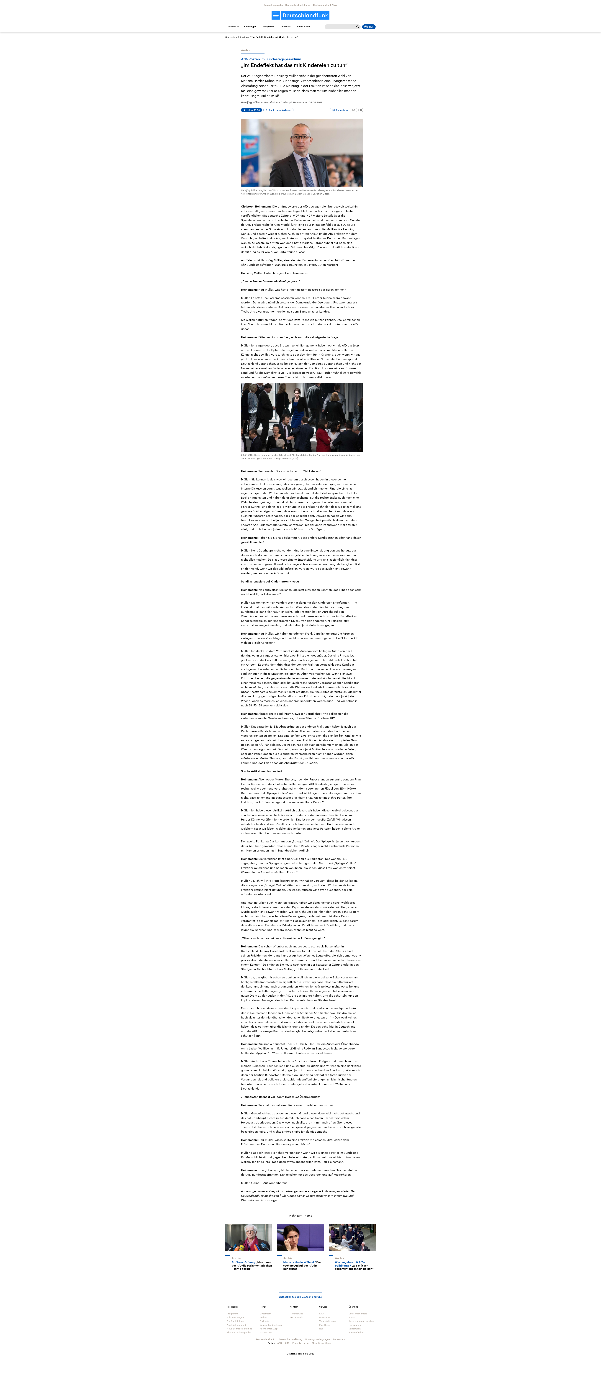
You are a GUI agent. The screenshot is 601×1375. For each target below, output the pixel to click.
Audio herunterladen (280, 110)
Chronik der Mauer (322, 1343)
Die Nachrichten (235, 1321)
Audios (263, 1317)
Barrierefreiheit (356, 1332)
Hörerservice (296, 1313)
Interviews (243, 37)
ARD (279, 1343)
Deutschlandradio (273, 5)
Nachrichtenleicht (236, 1325)
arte (306, 1343)
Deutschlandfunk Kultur (298, 5)
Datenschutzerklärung (290, 1339)
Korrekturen (355, 1328)
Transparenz (355, 1325)
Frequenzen (266, 1332)
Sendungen (250, 27)
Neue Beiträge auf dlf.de (239, 1328)
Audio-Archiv (304, 27)
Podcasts (285, 27)
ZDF (287, 1343)
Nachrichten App (269, 1328)
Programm (268, 27)
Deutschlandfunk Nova (325, 5)
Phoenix (296, 1343)
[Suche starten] (357, 26)
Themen (232, 27)
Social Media (296, 1317)
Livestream (265, 1313)
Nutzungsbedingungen (317, 1339)
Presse (352, 1317)
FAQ (321, 1313)
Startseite (230, 37)
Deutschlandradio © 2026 (300, 1353)
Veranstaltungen (327, 1321)
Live (371, 27)
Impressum (339, 1339)
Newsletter (324, 1317)
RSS (321, 1328)
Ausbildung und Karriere (361, 1321)
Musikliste (324, 1325)
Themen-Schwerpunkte (239, 1332)
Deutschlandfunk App (271, 1325)
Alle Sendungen (235, 1317)
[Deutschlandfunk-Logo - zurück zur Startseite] (300, 15)
